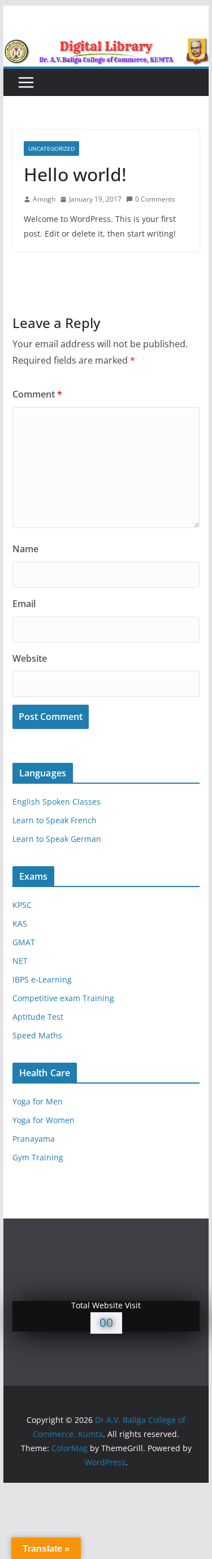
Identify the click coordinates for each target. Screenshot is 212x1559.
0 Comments (155, 199)
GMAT (23, 942)
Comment (37, 394)
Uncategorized (51, 148)
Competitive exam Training (63, 998)
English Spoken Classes (56, 801)
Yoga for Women (43, 1120)
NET (20, 960)
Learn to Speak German (56, 838)
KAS (19, 923)
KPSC (22, 904)
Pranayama (33, 1138)
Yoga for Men (37, 1101)
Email (24, 603)
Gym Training (37, 1157)
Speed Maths (37, 1035)
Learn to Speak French (54, 820)
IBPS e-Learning (42, 979)
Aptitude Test (37, 1016)
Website (29, 658)
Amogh (44, 199)
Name (25, 549)
